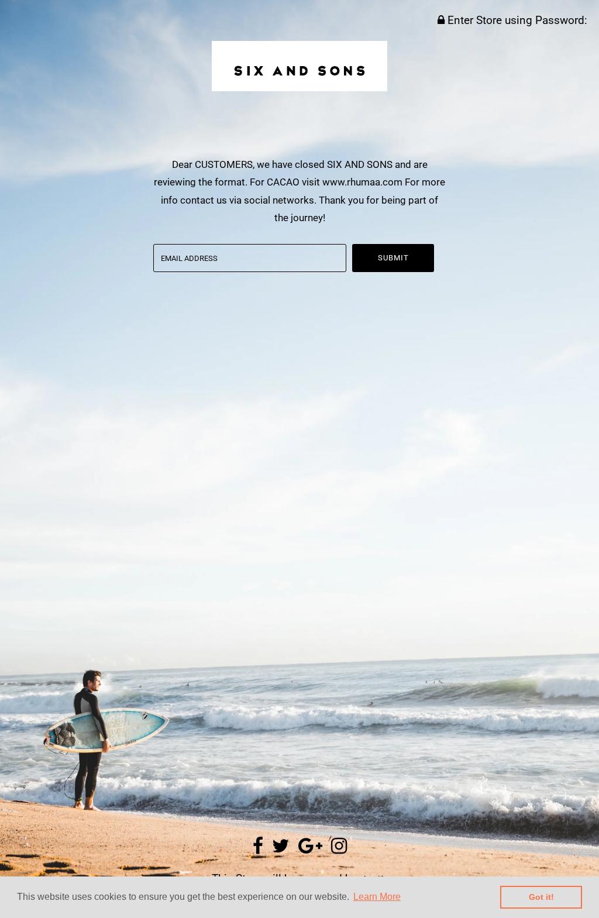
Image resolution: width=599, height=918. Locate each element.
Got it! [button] (541, 897)
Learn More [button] (377, 897)
